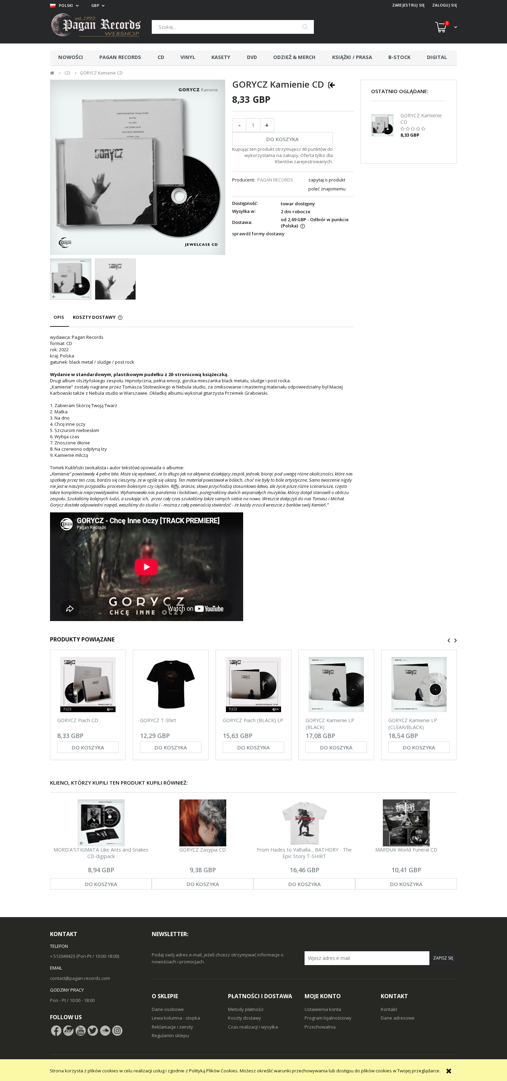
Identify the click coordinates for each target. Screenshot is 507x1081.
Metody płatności (246, 1009)
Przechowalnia (320, 1027)
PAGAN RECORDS (275, 180)
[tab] (59, 320)
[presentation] (448, 640)
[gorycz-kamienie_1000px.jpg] (115, 279)
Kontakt (389, 1009)
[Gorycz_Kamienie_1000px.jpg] (70, 279)
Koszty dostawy (244, 1018)
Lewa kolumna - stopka (176, 1018)
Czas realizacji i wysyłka (253, 1027)
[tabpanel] (202, 478)
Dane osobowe (168, 1009)
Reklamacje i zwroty (172, 1027)
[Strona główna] (101, 27)
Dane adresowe (398, 1018)
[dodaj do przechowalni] (331, 84)
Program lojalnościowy (328, 1018)
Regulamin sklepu (170, 1035)
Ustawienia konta (323, 1009)
